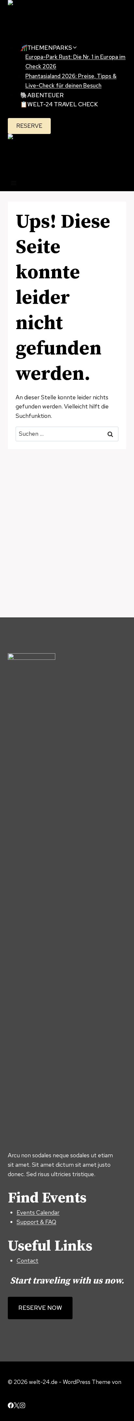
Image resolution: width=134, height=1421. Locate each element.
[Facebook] (11, 1406)
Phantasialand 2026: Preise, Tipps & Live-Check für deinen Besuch (70, 81)
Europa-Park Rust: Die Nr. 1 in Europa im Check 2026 (75, 61)
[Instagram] (22, 1406)
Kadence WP (24, 1391)
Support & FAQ (36, 1222)
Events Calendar (38, 1212)
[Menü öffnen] (14, 184)
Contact (27, 1260)
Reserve (29, 125)
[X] (17, 1406)
